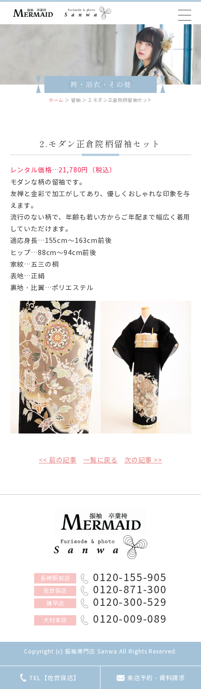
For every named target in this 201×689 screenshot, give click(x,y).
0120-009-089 (129, 620)
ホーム (56, 100)
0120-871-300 (129, 591)
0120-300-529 (129, 603)
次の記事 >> (143, 460)
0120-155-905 (129, 578)
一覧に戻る (100, 460)
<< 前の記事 (58, 460)
